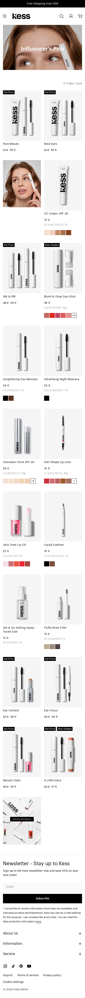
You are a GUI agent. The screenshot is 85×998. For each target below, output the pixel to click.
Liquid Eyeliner (54, 545)
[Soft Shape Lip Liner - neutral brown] (68, 481)
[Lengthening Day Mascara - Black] (5, 398)
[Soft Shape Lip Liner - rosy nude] (57, 481)
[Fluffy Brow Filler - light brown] (52, 646)
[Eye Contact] (22, 682)
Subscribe (42, 898)
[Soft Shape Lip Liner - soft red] (46, 481)
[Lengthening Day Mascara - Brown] (11, 398)
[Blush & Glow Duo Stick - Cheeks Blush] (46, 315)
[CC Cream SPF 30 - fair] (46, 232)
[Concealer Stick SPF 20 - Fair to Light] (16, 481)
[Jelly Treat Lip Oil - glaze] (27, 563)
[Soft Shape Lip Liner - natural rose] (52, 481)
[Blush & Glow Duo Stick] (63, 268)
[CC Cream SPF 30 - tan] (63, 232)
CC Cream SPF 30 (56, 213)
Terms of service (28, 975)
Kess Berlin (21, 989)
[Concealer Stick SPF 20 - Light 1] (22, 481)
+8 (33, 481)
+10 (74, 315)
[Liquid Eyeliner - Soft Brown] (52, 563)
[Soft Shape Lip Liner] (63, 434)
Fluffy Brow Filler (55, 628)
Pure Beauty (11, 144)
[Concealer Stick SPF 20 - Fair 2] (11, 481)
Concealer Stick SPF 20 (18, 462)
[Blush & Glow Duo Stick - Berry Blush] (57, 315)
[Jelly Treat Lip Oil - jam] (11, 563)
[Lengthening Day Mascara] (22, 351)
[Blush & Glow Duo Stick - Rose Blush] (68, 315)
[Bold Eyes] (63, 115)
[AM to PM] (22, 268)
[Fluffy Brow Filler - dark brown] (57, 646)
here (38, 921)
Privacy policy (52, 975)
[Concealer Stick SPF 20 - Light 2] (27, 481)
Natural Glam (12, 780)
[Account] (71, 16)
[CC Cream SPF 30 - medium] (57, 232)
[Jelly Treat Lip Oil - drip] (22, 563)
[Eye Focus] (63, 682)
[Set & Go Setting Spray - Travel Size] (22, 599)
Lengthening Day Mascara (20, 379)
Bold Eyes (50, 144)
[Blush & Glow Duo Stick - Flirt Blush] (52, 315)
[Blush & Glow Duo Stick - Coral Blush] (63, 315)
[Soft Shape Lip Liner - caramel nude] (63, 481)
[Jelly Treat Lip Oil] (22, 516)
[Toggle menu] (4, 16)
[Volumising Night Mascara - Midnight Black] (46, 398)
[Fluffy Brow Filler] (63, 599)
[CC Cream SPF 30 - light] (52, 232)
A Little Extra (52, 780)
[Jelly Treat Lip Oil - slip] (5, 563)
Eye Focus (51, 710)
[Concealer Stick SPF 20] (22, 434)
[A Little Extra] (63, 752)
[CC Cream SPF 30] (63, 185)
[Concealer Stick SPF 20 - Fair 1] (5, 481)
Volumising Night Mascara (61, 379)
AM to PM (9, 296)
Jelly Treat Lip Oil (14, 545)
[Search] (61, 16)
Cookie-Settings (13, 982)
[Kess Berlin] (22, 821)
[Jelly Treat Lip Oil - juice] (16, 563)
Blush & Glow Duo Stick (60, 296)
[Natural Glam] (22, 752)
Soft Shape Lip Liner (57, 462)
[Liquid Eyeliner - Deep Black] (46, 563)
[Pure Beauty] (22, 115)
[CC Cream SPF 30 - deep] (68, 232)
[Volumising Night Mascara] (63, 351)
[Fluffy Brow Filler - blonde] (46, 646)
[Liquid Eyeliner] (63, 516)
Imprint (7, 975)
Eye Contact (11, 710)
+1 (74, 481)
